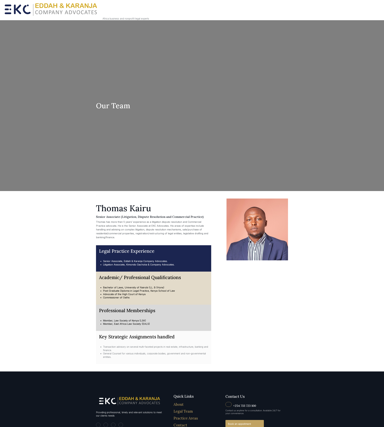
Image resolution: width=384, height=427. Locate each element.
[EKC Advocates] (51, 18)
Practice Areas (186, 418)
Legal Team (183, 411)
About (179, 404)
